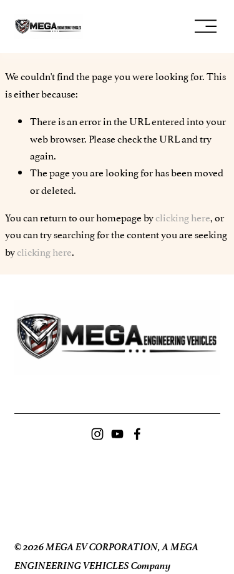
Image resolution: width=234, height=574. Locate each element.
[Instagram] (97, 434)
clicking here (182, 216)
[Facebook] (137, 434)
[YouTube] (117, 434)
